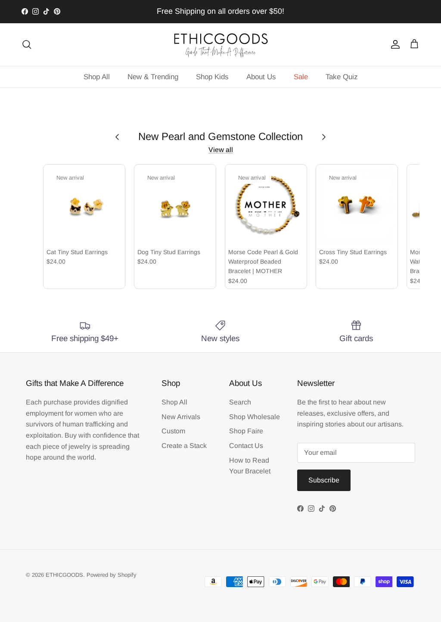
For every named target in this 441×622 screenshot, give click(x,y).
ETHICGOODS (64, 575)
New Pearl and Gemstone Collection (220, 136)
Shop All (97, 77)
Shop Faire (246, 431)
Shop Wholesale (254, 416)
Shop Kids (212, 77)
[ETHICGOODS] (220, 44)
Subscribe (323, 480)
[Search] (27, 44)
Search (240, 402)
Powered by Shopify (112, 575)
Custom (173, 431)
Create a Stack (184, 445)
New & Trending (152, 77)
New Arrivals (180, 416)
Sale (301, 77)
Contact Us (246, 445)
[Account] (394, 44)
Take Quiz (342, 77)
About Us (261, 77)
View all (220, 149)
